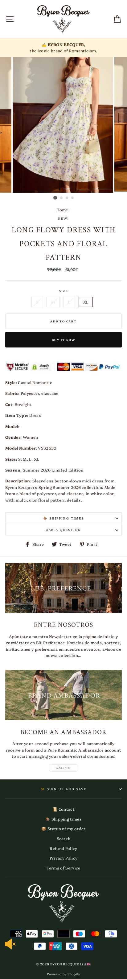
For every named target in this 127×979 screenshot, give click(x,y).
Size (63, 291)
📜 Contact (63, 809)
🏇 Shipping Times (63, 518)
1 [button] (55, 198)
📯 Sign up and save (63, 789)
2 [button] (61, 198)
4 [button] (72, 198)
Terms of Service (63, 867)
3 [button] (67, 198)
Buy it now (63, 340)
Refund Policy (63, 848)
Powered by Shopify (63, 974)
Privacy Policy (63, 857)
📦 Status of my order (63, 828)
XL (86, 301)
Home (62, 209)
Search (64, 838)
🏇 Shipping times (63, 819)
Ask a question (63, 530)
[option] (63, 47)
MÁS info (63, 767)
